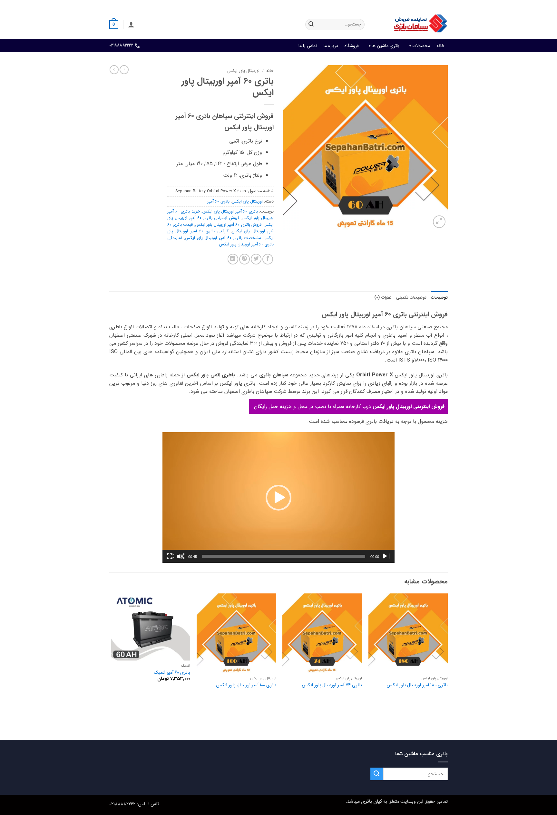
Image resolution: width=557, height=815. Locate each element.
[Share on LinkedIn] (233, 259)
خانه (440, 45)
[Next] (111, 666)
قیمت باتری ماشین (393, 5)
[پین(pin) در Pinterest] (244, 259)
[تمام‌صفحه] (170, 556)
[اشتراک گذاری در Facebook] (267, 259)
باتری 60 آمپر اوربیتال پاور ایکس (230, 211)
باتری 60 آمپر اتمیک (172, 673)
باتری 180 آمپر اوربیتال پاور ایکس (417, 685)
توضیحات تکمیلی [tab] (411, 297)
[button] (131, 24)
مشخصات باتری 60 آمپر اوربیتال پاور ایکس (223, 238)
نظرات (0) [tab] (382, 297)
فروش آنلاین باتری (432, 5)
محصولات (421, 45)
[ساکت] (180, 556)
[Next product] (124, 69)
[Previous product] (114, 69)
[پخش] (385, 556)
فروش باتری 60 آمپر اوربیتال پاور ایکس (228, 225)
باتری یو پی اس (331, 5)
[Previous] (447, 666)
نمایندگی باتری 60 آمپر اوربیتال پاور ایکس (220, 241)
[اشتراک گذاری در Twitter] (256, 259)
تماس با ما (307, 45)
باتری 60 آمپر (218, 201)
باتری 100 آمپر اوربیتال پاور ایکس (246, 685)
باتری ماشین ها (385, 45)
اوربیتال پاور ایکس (243, 70)
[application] (278, 497)
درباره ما (331, 45)
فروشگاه (352, 45)
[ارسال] (311, 24)
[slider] (283, 556)
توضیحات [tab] (439, 297)
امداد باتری (361, 5)
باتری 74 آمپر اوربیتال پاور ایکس (332, 685)
